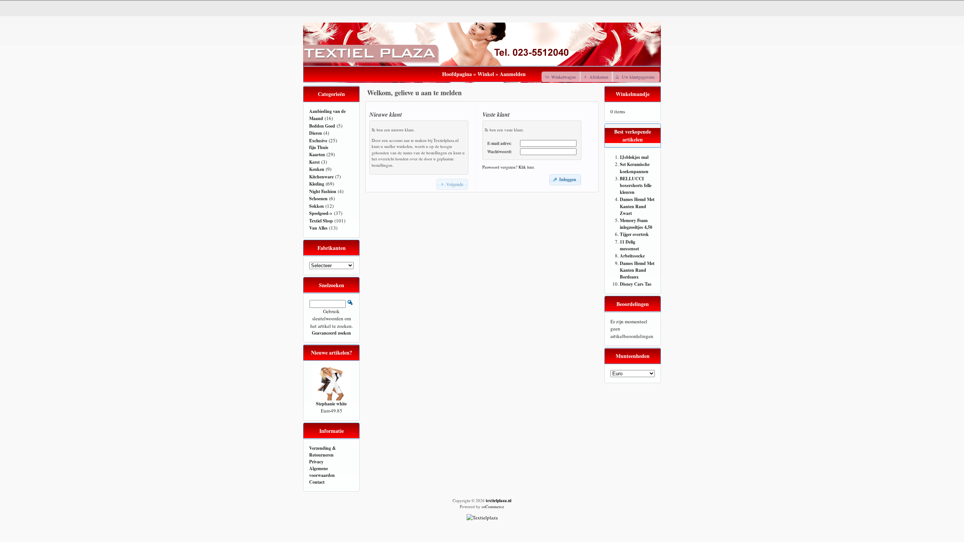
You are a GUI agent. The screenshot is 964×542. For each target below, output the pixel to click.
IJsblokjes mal (634, 157)
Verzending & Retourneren (322, 451)
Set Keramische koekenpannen (635, 168)
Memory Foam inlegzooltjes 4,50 (636, 224)
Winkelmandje (633, 94)
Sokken (316, 206)
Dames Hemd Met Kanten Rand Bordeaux (637, 270)
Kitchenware (321, 177)
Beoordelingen (632, 304)
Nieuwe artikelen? (331, 352)
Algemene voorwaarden (322, 471)
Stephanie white (331, 403)
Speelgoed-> (321, 213)
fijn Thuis (318, 147)
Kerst (314, 162)
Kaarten (317, 154)
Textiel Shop (321, 221)
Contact (317, 482)
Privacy (316, 461)
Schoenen (318, 198)
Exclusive (318, 140)
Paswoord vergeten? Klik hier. (508, 167)
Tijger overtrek (634, 234)
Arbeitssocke (632, 256)
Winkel (485, 74)
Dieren (315, 133)
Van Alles (318, 228)
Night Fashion (322, 191)
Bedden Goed (322, 126)
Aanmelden (513, 74)
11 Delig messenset (629, 245)
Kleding (316, 184)
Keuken (316, 169)
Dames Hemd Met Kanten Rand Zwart (637, 206)
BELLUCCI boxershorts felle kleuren (635, 185)
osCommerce (493, 506)
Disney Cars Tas (635, 284)
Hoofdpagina (457, 74)
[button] (561, 77)
